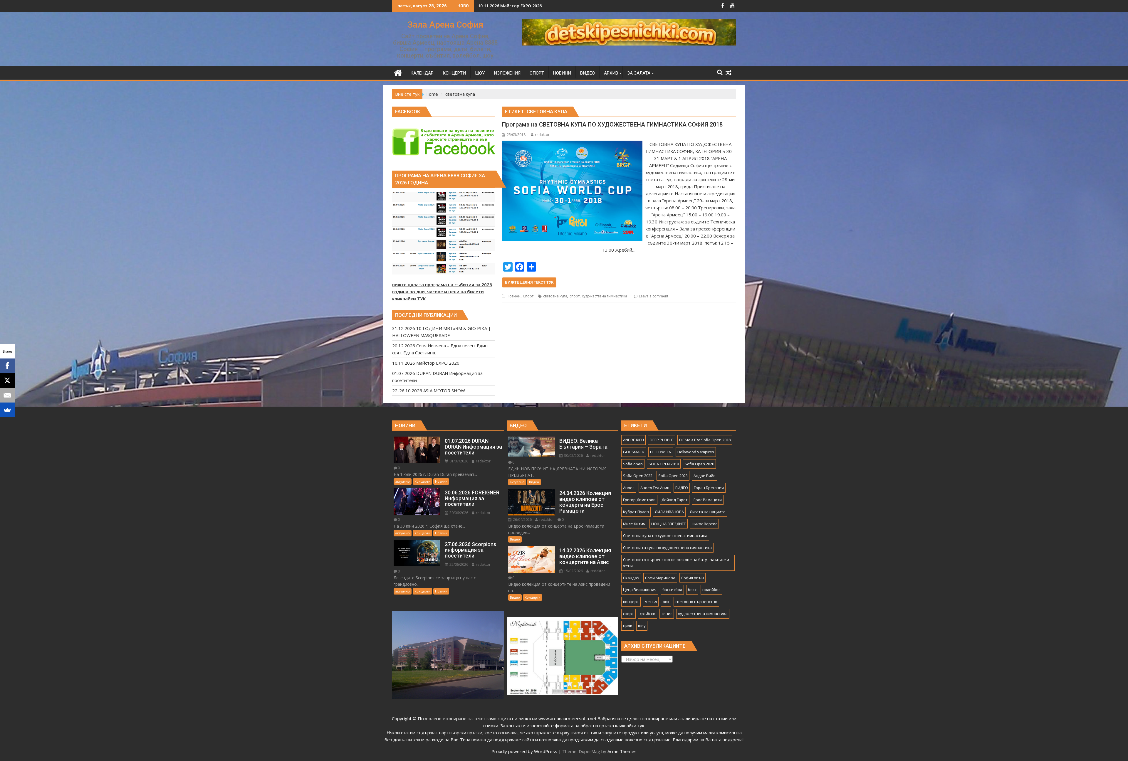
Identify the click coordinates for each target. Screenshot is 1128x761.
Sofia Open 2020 (699, 464)
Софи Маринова (660, 577)
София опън (692, 577)
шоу (642, 625)
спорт (575, 296)
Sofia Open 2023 (673, 475)
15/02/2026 (573, 570)
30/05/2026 (573, 455)
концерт (631, 601)
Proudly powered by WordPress (524, 751)
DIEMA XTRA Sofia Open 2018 (705, 439)
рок (666, 601)
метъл (651, 601)
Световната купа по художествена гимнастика (667, 547)
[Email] (7, 395)
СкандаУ (631, 577)
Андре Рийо (705, 475)
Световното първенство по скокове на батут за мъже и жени (676, 562)
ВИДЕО (681, 487)
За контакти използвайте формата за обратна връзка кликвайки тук (572, 725)
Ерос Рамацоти (708, 499)
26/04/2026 (522, 519)
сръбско (647, 613)
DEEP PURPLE (661, 439)
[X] (7, 380)
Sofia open (633, 464)
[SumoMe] (7, 410)
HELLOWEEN (661, 451)
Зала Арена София (445, 24)
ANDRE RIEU (633, 439)
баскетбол (672, 589)
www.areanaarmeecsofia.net (567, 718)
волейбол (711, 589)
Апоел (628, 487)
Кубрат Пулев (636, 511)
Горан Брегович (709, 487)
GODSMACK (633, 451)
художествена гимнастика (604, 296)
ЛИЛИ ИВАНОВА (669, 511)
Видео (534, 482)
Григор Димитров (639, 499)
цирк (627, 625)
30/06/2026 (458, 512)
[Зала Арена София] (398, 72)
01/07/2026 (458, 461)
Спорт (528, 296)
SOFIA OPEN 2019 (664, 464)
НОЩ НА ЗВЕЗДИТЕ (668, 523)
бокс (692, 589)
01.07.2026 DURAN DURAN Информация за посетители (535, 6)
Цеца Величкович (640, 589)
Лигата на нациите (708, 511)
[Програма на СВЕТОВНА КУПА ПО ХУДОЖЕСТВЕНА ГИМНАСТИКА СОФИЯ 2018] (572, 144)
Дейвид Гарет (675, 499)
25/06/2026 (458, 564)
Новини (514, 296)
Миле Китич (634, 523)
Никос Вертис (704, 523)
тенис (666, 613)
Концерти (422, 481)
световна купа (555, 296)
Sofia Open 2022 (637, 475)
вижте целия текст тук (529, 282)
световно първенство (696, 601)
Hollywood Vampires (695, 451)
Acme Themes (622, 751)
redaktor (542, 134)
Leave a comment (653, 296)
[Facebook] (7, 365)
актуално (402, 481)
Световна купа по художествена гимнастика (665, 535)
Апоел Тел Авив (654, 487)
